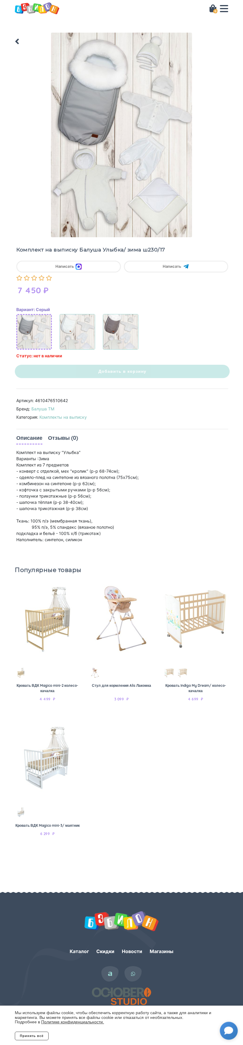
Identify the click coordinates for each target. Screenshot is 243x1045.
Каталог (79, 951)
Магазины (161, 951)
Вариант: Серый (33, 309)
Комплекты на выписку (63, 417)
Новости (132, 951)
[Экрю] (77, 332)
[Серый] (34, 332)
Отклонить (72, 1036)
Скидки (105, 951)
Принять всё (32, 1036)
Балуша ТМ (42, 408)
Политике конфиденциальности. (72, 1021)
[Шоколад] (120, 332)
